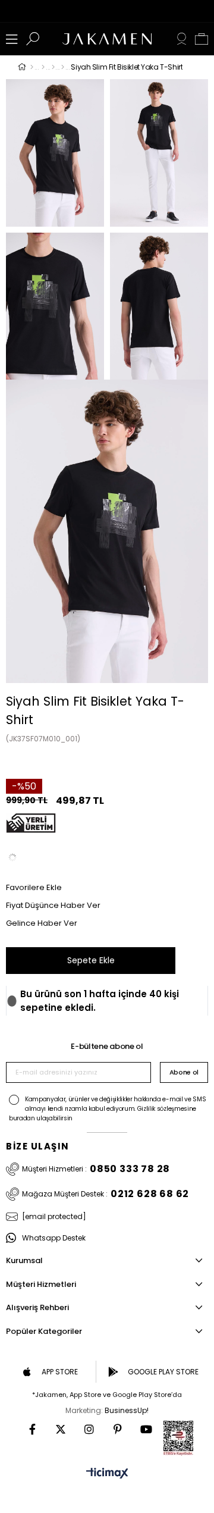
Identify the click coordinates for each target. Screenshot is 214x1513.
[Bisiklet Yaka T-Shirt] (62, 67)
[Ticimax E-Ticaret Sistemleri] (107, 1474)
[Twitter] (60, 1429)
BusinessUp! (127, 1410)
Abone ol (184, 1072)
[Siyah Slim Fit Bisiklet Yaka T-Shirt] (12, 857)
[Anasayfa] (31, 67)
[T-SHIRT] (53, 67)
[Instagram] (89, 1429)
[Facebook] (32, 1429)
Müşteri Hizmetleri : (96, 1169)
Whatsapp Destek (54, 1238)
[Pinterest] (117, 1429)
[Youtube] (146, 1429)
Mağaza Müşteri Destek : (105, 1194)
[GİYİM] (43, 67)
